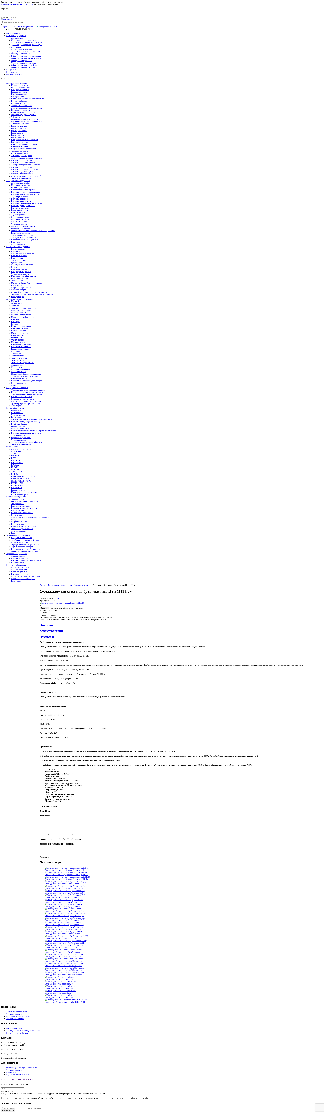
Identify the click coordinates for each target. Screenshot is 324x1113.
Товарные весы (17, 503)
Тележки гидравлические (22, 529)
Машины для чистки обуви (23, 579)
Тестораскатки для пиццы (22, 362)
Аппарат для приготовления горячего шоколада (32, 419)
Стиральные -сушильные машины (26, 576)
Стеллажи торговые (19, 558)
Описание (46, 625)
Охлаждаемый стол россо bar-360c (59, 993)
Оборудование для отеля (21, 61)
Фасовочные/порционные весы (24, 501)
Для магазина (17, 38)
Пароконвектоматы (19, 85)
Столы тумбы (17, 267)
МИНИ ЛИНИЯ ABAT (21, 481)
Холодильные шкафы (20, 183)
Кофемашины (17, 413)
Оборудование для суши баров (24, 65)
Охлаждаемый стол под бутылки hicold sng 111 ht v (66, 875)
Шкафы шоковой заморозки (23, 190)
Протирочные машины (21, 328)
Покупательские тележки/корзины (26, 560)
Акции (30, 4)
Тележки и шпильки (20, 281)
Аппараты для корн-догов (22, 171)
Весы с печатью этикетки (22, 513)
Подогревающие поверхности (24, 149)
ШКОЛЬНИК (17, 463)
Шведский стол (18, 490)
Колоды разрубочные (20, 278)
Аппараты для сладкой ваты (23, 162)
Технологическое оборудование (19, 299)
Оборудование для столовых (23, 63)
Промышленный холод (21, 242)
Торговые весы (17, 499)
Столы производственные (22, 253)
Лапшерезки (16, 367)
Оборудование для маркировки (24, 551)
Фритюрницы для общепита (23, 115)
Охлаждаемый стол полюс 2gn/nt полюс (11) (64, 893)
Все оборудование (14, 33)
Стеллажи (15, 251)
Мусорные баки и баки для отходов (26, 283)
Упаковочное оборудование (18, 535)
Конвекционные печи (20, 87)
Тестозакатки (17, 365)
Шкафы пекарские (19, 94)
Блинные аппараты (19, 142)
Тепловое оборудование (16, 83)
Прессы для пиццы (19, 378)
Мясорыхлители (18, 342)
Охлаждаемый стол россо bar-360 (59, 988)
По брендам (11, 70)
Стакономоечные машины (22, 399)
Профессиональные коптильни (24, 140)
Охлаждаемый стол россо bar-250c (59, 984)
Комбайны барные (19, 424)
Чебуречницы (17, 117)
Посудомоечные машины (17, 387)
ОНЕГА (14, 474)
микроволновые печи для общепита (26, 158)
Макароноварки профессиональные (26, 121)
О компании (11, 72)
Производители (13, 1072)
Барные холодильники (21, 228)
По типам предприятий (16, 35)
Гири (13, 533)
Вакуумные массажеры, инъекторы (26, 381)
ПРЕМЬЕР (15, 460)
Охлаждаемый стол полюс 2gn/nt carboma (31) (64, 888)
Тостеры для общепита (21, 178)
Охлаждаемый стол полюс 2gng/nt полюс (62, 906)
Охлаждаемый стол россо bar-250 (59, 979)
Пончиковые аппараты (21, 146)
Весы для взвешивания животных (25, 508)
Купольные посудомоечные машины (27, 392)
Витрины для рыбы (19, 199)
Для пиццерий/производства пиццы (26, 45)
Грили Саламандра (19, 137)
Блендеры (15, 319)
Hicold (56, 598)
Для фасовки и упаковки (21, 49)
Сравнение (13, 4)
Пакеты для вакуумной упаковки (25, 549)
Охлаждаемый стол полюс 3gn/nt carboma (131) (65, 911)
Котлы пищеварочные (20, 110)
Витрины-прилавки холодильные (25, 192)
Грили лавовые (17, 135)
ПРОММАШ (16, 488)
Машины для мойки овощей (23, 317)
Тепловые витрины (19, 151)
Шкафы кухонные (19, 269)
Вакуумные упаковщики (21, 538)
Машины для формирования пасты (26, 374)
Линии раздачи (12, 447)
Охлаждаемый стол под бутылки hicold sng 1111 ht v (67, 879)
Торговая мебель (18, 556)
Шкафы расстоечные (20, 90)
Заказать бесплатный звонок (17, 1079)
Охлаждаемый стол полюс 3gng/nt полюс (62, 934)
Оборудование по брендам (17, 1033)
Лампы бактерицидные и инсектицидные (29, 292)
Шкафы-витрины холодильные (24, 240)
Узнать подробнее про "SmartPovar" (21, 1068)
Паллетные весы (18, 524)
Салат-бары (16, 451)
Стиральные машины (20, 567)
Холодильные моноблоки (22, 235)
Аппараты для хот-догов (21, 156)
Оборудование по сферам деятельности (23, 1031)
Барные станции (18, 426)
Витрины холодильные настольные (26, 203)
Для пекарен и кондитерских (23, 40)
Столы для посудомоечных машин (26, 401)
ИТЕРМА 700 (17, 483)
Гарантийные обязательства (18, 1016)
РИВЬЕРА (15, 456)
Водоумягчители (18, 285)
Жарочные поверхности (21, 105)
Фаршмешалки (17, 340)
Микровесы (16, 519)
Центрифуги (16, 581)
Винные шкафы (18, 212)
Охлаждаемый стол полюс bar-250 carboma (63, 956)
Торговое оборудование (16, 554)
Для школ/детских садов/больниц (25, 51)
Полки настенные (19, 256)
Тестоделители (17, 356)
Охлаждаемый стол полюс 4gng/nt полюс (62, 952)
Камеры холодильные (20, 233)
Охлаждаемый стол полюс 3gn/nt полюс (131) (64, 920)
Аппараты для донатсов (21, 167)
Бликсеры (15, 322)
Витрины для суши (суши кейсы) (25, 194)
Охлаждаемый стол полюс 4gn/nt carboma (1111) (65, 938)
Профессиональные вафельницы (25, 144)
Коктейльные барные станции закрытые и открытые (34, 431)
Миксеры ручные (18, 312)
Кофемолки (16, 410)
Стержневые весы (19, 522)
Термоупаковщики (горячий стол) (25, 544)
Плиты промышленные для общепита (27, 99)
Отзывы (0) (48, 636)
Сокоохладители (18, 415)
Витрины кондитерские (21, 201)
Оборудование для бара (21, 54)
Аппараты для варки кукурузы (24, 169)
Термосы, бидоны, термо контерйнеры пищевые (32, 294)
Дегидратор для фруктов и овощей (26, 176)
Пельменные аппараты (21, 347)
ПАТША (15, 465)
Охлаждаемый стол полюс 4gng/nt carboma (63, 947)
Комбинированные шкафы (22, 187)
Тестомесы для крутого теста (23, 308)
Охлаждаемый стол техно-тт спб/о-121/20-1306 (65, 1002)
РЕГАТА (14, 467)
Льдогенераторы (18, 215)
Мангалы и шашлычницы (22, 174)
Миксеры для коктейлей (21, 315)
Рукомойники (17, 262)
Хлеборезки (16, 353)
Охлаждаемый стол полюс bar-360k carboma (64, 975)
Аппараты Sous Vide (20, 124)
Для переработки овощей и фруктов (26, 42)
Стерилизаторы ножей (21, 287)
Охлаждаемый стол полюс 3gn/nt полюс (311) (64, 925)
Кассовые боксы (18, 563)
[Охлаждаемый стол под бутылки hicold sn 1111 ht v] (62, 603)
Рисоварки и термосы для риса (24, 119)
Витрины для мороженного (23, 206)
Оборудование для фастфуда (23, 67)
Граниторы (16, 417)
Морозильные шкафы (20, 185)
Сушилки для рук (18, 290)
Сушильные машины (20, 569)
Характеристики (51, 630)
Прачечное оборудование (17, 565)
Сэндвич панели (18, 244)
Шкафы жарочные (19, 92)
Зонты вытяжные (18, 260)
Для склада (16, 47)
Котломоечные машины (21, 397)
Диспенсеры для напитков (22, 449)
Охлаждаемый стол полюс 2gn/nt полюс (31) (64, 897)
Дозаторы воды (17, 385)
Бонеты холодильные (20, 208)
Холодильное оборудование (18, 181)
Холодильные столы (20, 217)
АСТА (14, 453)
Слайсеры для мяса (19, 383)
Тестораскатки (17, 360)
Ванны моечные (18, 249)
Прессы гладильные (19, 574)
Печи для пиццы (18, 103)
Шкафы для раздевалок (21, 272)
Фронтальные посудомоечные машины (28, 390)
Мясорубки (16, 301)
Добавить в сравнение (73, 608)
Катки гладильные (19, 572)
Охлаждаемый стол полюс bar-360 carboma (63, 966)
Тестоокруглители (19, 358)
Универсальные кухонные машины (26, 376)
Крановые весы (18, 510)
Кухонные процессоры (21, 326)
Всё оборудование (14, 1028)
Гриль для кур (17, 133)
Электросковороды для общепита (25, 165)
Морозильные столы (20, 219)
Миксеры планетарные (21, 310)
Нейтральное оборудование (18, 246)
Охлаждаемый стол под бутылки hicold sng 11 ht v (66, 870)
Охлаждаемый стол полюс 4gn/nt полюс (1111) (65, 943)
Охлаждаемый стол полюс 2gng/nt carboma (63, 902)
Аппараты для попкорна (21, 160)
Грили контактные (19, 126)
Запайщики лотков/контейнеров (25, 540)
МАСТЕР (15, 469)
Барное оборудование (15, 408)
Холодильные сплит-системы (24, 237)
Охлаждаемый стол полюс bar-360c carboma (63, 970)
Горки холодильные (19, 210)
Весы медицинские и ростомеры (25, 526)
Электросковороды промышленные (26, 108)
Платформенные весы (20, 506)
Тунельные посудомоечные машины (27, 394)
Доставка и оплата (14, 74)
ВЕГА (13, 458)
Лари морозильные (19, 196)
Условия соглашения (15, 1018)
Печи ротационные (19, 96)
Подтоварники (17, 258)
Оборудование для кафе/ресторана (26, 56)
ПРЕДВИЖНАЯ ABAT (21, 478)
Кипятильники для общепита (23, 112)
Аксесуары (16, 406)
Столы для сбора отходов (22, 265)
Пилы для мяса (17, 335)
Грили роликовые (18, 128)
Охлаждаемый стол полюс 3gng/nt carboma (63, 929)
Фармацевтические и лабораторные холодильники (33, 231)
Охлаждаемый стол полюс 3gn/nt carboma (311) (65, 916)
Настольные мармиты (20, 153)
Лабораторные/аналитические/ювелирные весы (31, 517)
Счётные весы (17, 515)
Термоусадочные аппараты (22, 547)
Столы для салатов (19, 224)
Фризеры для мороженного (23, 226)
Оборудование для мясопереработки (27, 58)
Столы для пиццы (19, 221)
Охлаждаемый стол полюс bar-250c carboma (63, 961)
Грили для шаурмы (19, 131)
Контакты (22, 4)
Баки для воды (17, 297)
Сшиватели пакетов (19, 542)
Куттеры (14, 324)
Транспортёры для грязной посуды (26, 403)
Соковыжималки (18, 372)
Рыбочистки (16, 337)
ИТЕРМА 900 (17, 485)
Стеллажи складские (20, 274)
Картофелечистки (18, 331)
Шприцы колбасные (20, 349)
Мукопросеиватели (19, 333)
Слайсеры (15, 351)
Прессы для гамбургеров (21, 344)
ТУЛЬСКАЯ (16, 472)
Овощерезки (16, 303)
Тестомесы (15, 306)
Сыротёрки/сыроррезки (21, 369)
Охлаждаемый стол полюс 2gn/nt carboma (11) (64, 884)
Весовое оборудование (16, 497)
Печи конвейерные (19, 101)
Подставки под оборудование (24, 276)
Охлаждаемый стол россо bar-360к (59, 997)
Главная (4, 4)
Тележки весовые (18, 531)
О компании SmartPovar (16, 1012)
